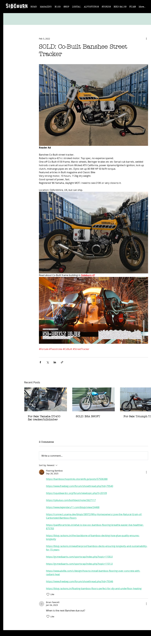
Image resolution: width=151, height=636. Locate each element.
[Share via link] (62, 362)
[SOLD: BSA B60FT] (93, 399)
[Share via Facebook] (40, 362)
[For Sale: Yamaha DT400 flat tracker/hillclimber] (45, 399)
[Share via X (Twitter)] (47, 362)
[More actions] (146, 38)
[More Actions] (146, 472)
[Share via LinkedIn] (54, 362)
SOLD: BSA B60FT (88, 416)
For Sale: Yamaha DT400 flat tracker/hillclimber (44, 418)
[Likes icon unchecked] (48, 594)
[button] (45, 7)
